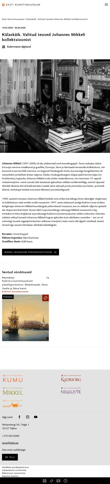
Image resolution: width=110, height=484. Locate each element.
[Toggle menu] (106, 4)
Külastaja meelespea (11, 479)
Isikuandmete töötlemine (14, 470)
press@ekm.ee (10, 442)
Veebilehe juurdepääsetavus (15, 467)
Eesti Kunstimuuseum (13, 19)
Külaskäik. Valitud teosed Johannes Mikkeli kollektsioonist (57, 19)
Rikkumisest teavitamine (13, 473)
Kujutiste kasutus (10, 476)
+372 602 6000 (10, 435)
